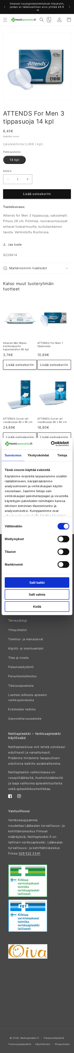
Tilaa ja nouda (18, 657)
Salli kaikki (37, 582)
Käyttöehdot (42, 1044)
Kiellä (37, 606)
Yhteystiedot (17, 630)
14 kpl (14, 159)
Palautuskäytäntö (21, 667)
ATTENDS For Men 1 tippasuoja (50, 344)
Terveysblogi (17, 620)
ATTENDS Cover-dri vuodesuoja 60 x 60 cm (52, 420)
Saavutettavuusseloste (25, 718)
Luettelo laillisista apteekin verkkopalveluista (27, 697)
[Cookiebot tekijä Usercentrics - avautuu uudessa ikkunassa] (52, 443)
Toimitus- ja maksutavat (25, 639)
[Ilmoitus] (69, 6)
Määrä (7, 171)
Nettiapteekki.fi (29, 1037)
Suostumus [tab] (13, 455)
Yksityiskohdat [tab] (38, 455)
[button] (5, 19)
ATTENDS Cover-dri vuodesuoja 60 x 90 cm (17, 420)
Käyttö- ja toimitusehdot (25, 648)
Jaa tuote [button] (15, 244)
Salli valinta (37, 594)
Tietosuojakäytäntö (19, 1044)
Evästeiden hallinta (22, 709)
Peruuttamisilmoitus (22, 676)
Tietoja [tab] (62, 455)
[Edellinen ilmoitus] (4, 6)
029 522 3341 (29, 853)
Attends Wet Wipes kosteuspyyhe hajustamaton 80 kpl (16, 346)
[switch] (63, 539)
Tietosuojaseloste (21, 685)
